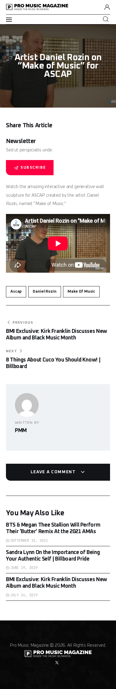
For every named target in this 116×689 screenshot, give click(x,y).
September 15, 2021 (29, 540)
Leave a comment (54, 472)
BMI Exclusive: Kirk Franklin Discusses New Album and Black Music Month (56, 583)
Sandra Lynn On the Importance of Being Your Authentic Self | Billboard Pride (53, 556)
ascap (16, 292)
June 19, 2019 (23, 567)
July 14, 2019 (23, 595)
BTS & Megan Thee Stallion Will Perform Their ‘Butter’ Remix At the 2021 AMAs (53, 528)
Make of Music (81, 292)
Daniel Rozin (44, 292)
